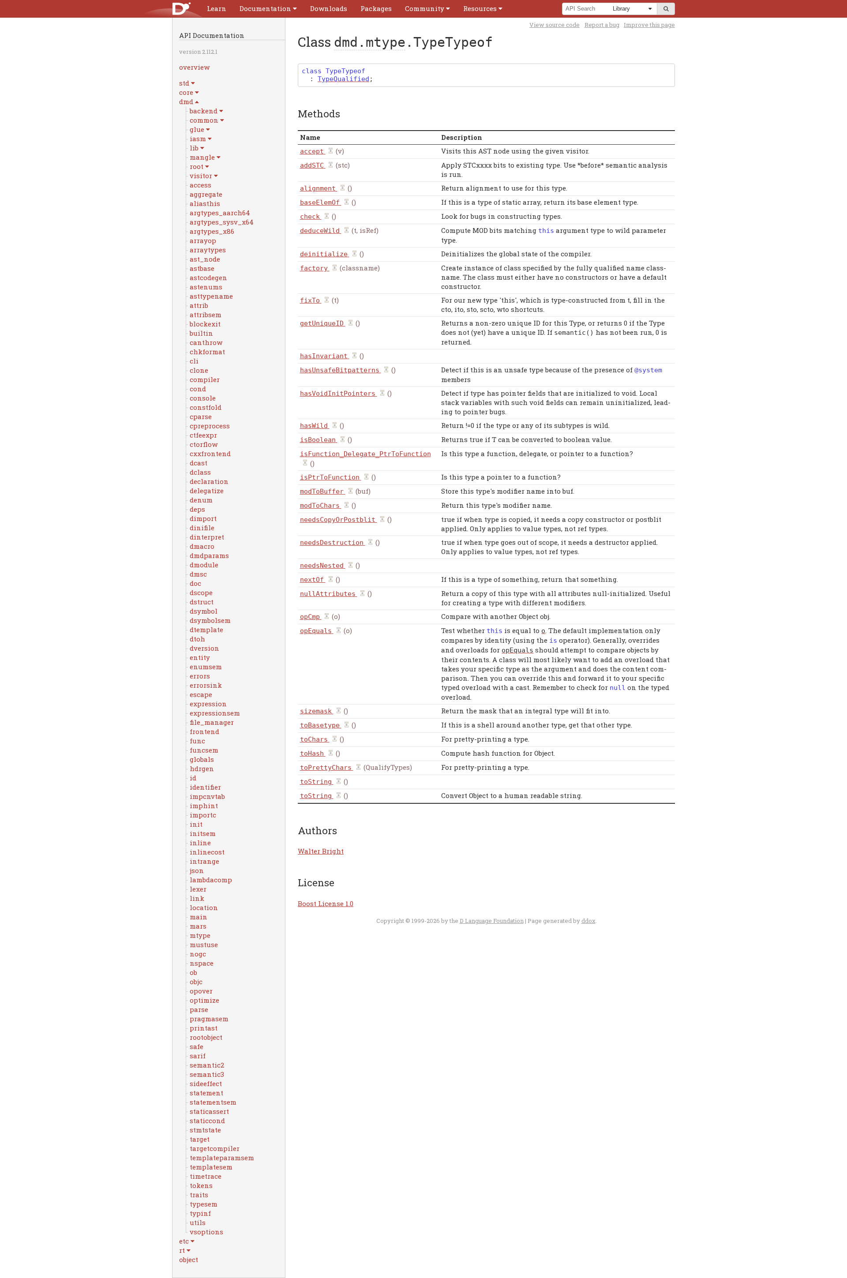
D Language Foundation (492, 921)
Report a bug (602, 25)
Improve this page (649, 25)
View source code (554, 25)
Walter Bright (321, 851)
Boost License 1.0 (325, 903)
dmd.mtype (369, 42)
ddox (588, 921)
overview (194, 67)
